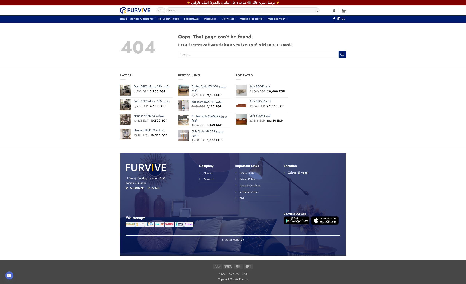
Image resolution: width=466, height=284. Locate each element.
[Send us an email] (343, 19)
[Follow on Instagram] (338, 19)
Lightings (227, 19)
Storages (210, 19)
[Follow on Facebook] (334, 19)
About (223, 273)
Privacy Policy (247, 179)
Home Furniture (168, 19)
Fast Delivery (276, 19)
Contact (234, 273)
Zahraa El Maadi (298, 173)
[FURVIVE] (135, 10)
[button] (334, 11)
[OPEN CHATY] (9, 275)
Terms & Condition (250, 185)
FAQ (244, 273)
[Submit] (316, 10)
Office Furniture (141, 19)
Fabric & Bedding (251, 19)
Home (124, 19)
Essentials (191, 19)
